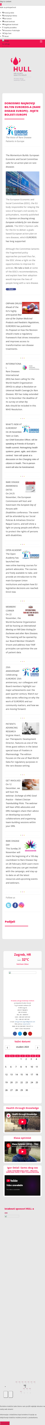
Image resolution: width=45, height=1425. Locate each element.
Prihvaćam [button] (5, 1423)
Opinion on (22, 222)
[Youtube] (30, 1034)
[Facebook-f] (15, 1034)
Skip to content (5, 1)
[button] (5, 1394)
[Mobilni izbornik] (41, 41)
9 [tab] (25, 1385)
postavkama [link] (33, 1417)
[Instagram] (25, 1034)
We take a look (21, 267)
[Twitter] (20, 1034)
